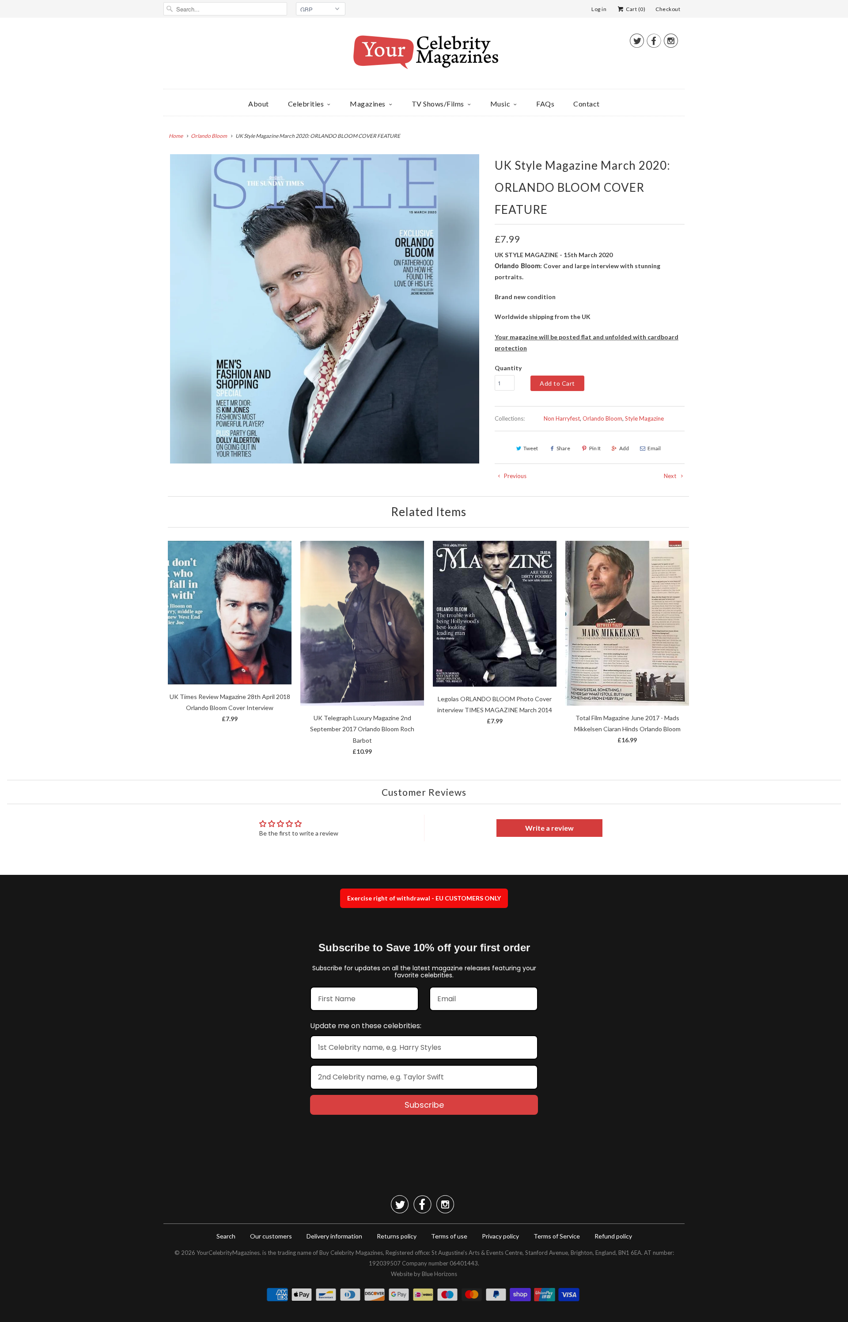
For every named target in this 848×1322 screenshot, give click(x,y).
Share (563, 448)
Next (671, 475)
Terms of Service (557, 1236)
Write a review (549, 828)
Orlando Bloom (602, 418)
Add (624, 448)
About (258, 103)
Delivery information (334, 1236)
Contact (586, 103)
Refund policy (613, 1236)
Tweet (530, 448)
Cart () (635, 9)
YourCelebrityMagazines (228, 1252)
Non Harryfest (562, 418)
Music (500, 103)
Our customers (271, 1236)
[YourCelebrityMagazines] (424, 55)
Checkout (667, 9)
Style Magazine (644, 418)
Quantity (508, 368)
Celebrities (306, 103)
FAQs (545, 103)
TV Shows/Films (438, 103)
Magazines (368, 103)
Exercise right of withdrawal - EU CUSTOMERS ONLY (424, 898)
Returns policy (396, 1236)
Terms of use (449, 1236)
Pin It (595, 448)
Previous (514, 475)
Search (225, 1236)
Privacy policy (500, 1236)
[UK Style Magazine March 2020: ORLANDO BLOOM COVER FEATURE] (324, 308)
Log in (598, 9)
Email (654, 448)
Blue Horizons (439, 1273)
